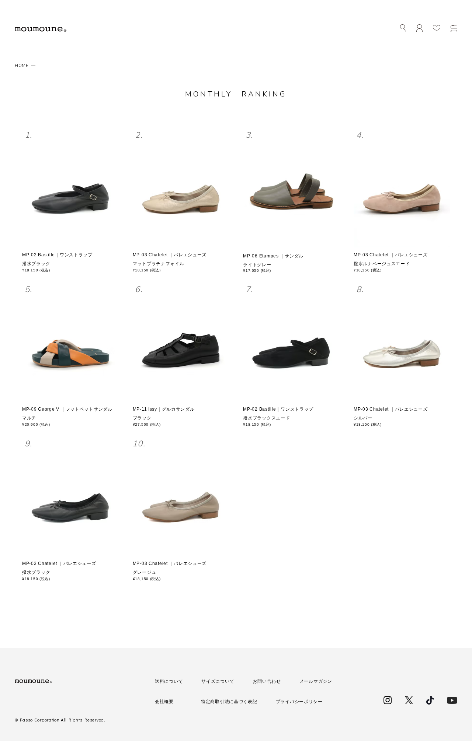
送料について (169, 681)
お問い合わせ (267, 681)
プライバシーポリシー (299, 701)
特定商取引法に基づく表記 (229, 701)
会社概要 (164, 701)
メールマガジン (315, 681)
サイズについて (217, 681)
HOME (22, 66)
